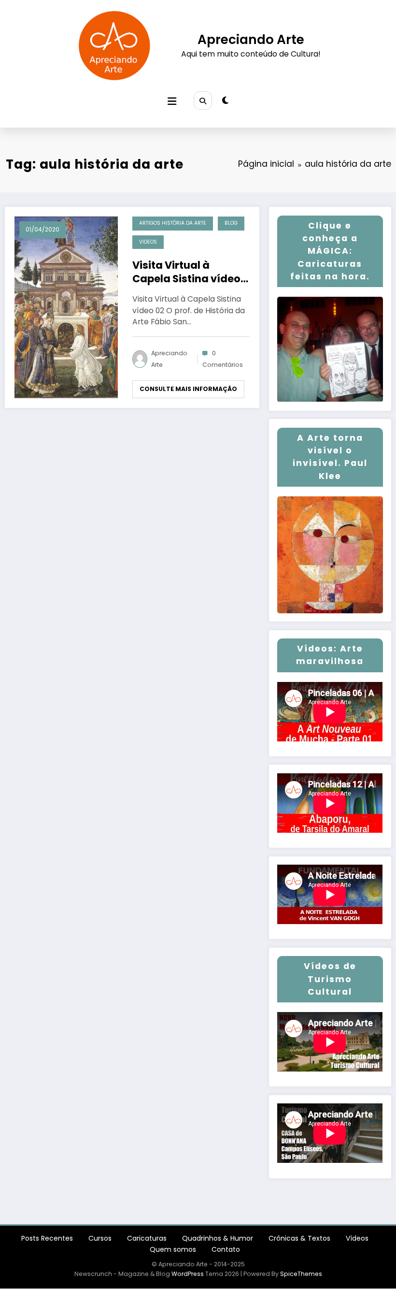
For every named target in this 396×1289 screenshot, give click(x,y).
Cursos (100, 1238)
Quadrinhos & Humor (217, 1238)
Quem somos (173, 1249)
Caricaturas (147, 1238)
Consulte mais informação (188, 389)
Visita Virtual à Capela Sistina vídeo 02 (186, 272)
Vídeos (357, 1238)
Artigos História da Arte (172, 223)
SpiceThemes (301, 1274)
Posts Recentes (47, 1238)
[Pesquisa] (203, 100)
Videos (148, 242)
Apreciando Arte (251, 39)
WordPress (187, 1274)
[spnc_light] (225, 100)
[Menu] (172, 101)
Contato (226, 1249)
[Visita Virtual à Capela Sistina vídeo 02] (66, 307)
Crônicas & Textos (299, 1238)
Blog (231, 223)
